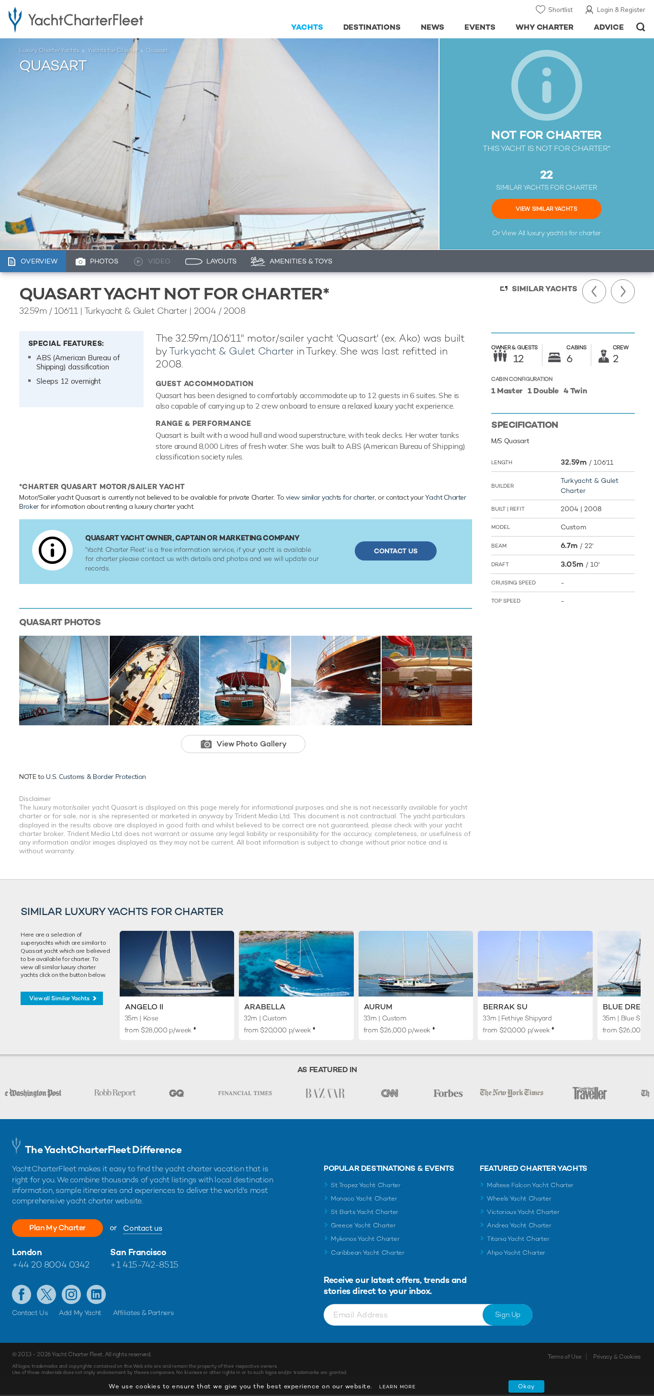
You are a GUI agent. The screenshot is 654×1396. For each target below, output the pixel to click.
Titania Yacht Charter (518, 1239)
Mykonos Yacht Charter (365, 1239)
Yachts (307, 27)
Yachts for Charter (113, 50)
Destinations (372, 27)
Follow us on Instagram (71, 1294)
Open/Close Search (640, 27)
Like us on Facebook (21, 1294)
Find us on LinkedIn (96, 1294)
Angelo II (144, 1007)
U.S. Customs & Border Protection (96, 776)
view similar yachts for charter (330, 497)
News (432, 27)
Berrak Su (505, 1007)
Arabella (264, 1007)
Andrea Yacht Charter (519, 1225)
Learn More (397, 1387)
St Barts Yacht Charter (364, 1212)
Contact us (142, 1228)
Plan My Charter (57, 1228)
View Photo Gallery (251, 744)
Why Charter (545, 27)
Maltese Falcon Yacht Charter (530, 1185)
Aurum (378, 1007)
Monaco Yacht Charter (364, 1198)
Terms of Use (564, 1357)
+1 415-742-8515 (144, 1264)
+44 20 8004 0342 (51, 1264)
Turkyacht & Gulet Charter (231, 350)
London (27, 1252)
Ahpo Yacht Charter (516, 1252)
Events (480, 27)
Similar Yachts (544, 289)
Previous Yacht (594, 291)
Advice (609, 27)
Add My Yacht (80, 1312)
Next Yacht (623, 291)
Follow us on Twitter (46, 1294)
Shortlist (560, 9)
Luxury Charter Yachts (49, 50)
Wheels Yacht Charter (519, 1198)
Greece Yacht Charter (363, 1225)
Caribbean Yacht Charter (368, 1252)
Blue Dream (628, 1007)
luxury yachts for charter (564, 233)
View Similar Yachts (546, 209)
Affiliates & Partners (143, 1312)
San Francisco (138, 1252)
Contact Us (395, 551)
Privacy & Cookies (617, 1357)
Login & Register (621, 9)
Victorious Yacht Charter (523, 1212)
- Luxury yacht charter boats (101, 19)
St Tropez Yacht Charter (366, 1185)
